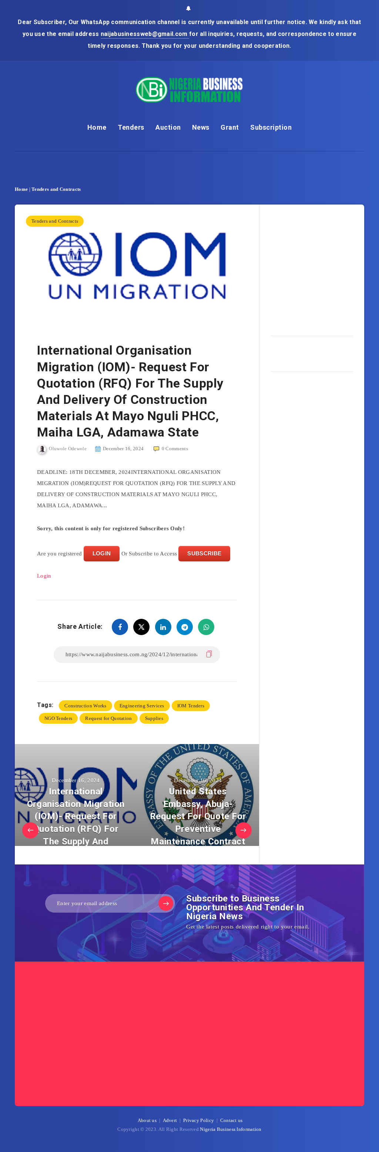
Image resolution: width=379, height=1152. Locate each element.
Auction (168, 127)
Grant (230, 127)
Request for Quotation (108, 718)
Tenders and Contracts (56, 189)
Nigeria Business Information (230, 1129)
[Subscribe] (165, 903)
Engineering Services (142, 705)
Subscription (271, 127)
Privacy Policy (198, 1120)
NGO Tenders (58, 718)
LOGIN (102, 553)
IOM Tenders (190, 705)
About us (147, 1120)
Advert (170, 1120)
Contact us (231, 1120)
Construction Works (85, 705)
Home (97, 127)
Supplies (154, 718)
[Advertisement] (325, 267)
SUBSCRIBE (204, 553)
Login (44, 576)
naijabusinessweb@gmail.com (145, 33)
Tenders (131, 127)
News (200, 127)
